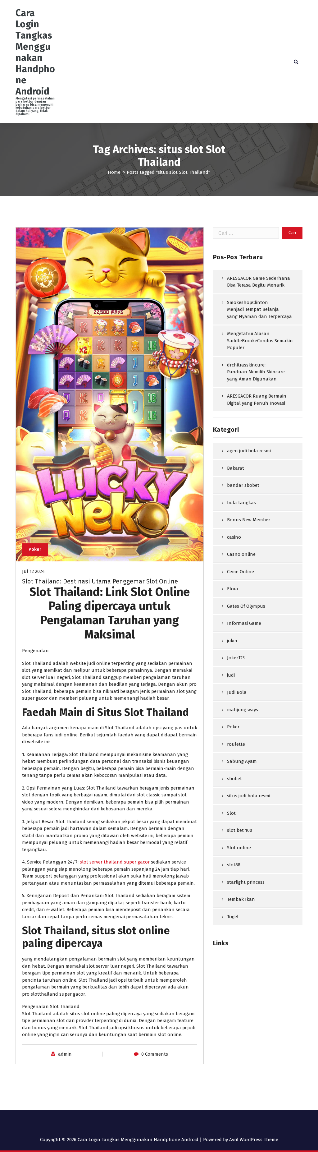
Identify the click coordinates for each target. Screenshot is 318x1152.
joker (232, 640)
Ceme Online (240, 571)
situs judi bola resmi (248, 796)
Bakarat (235, 468)
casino (234, 537)
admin (65, 1054)
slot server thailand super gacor (115, 862)
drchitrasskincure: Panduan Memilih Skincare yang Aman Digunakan (256, 372)
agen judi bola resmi (249, 451)
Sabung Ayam (242, 761)
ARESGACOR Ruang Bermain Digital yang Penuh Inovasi (256, 399)
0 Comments (154, 1054)
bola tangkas (241, 502)
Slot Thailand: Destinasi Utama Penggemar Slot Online (100, 581)
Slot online (239, 847)
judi (231, 675)
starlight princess (246, 882)
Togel (232, 916)
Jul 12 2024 (33, 571)
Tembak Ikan (241, 899)
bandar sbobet (243, 485)
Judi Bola (237, 692)
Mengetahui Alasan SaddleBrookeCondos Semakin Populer (260, 340)
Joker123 (236, 658)
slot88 (233, 865)
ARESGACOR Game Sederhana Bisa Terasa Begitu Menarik (258, 281)
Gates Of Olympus (246, 606)
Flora (232, 589)
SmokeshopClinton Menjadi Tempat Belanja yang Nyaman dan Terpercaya (259, 309)
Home (114, 172)
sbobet (234, 778)
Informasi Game (244, 623)
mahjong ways (242, 709)
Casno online (241, 554)
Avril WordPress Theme (253, 1139)
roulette (236, 744)
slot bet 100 (239, 830)
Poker (35, 549)
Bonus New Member (248, 520)
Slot (231, 813)
